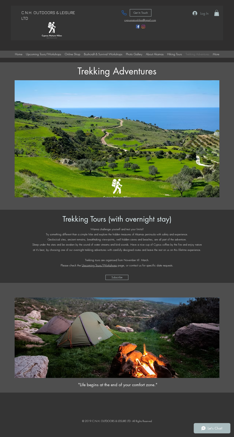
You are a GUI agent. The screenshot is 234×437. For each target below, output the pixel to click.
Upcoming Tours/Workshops (99, 265)
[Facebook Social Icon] (138, 26)
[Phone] (124, 12)
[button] (216, 13)
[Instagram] (143, 26)
